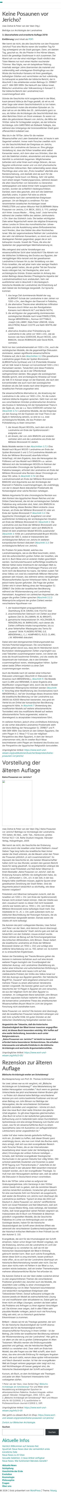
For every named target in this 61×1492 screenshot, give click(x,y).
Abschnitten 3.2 (33, 356)
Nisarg (53, 1490)
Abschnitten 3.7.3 (39, 446)
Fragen (5, 1483)
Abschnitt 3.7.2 (10, 411)
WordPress (35, 1490)
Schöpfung (7, 1468)
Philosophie (8, 1480)
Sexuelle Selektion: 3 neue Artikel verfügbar (23, 1458)
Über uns (6, 1486)
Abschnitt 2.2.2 (45, 597)
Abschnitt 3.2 (38, 513)
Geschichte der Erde (12, 1471)
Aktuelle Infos (15, 1440)
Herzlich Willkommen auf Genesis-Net (20, 1446)
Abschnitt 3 (8, 533)
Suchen (6, 1427)
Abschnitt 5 (37, 679)
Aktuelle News (9, 1465)
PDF (31, 39)
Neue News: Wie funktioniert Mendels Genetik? (25, 1461)
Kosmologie (8, 1477)
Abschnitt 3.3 (42, 542)
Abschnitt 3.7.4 (28, 476)
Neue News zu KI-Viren (13, 1455)
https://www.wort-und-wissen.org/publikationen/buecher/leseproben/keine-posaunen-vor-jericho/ (27, 753)
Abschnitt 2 (44, 522)
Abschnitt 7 (28, 705)
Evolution (7, 1474)
